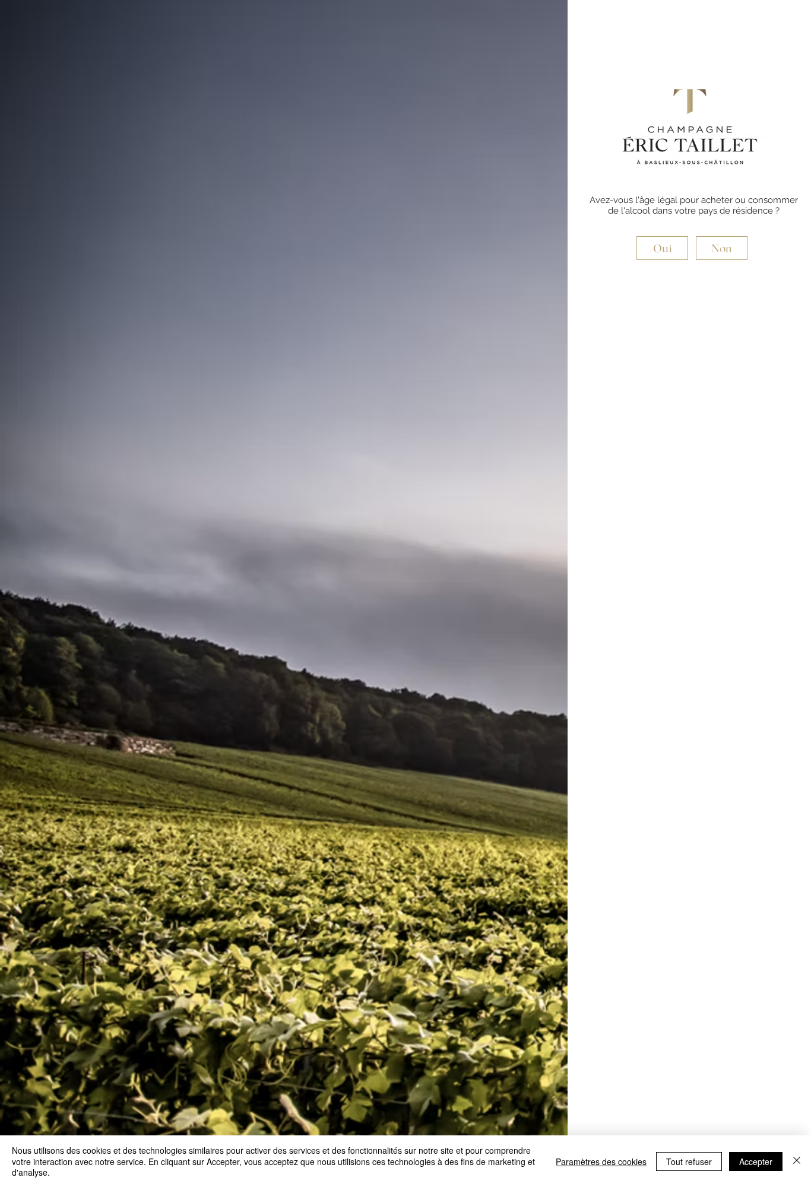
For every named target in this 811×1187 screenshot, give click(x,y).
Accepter (755, 1161)
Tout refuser (689, 1161)
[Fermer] (797, 1161)
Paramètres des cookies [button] (601, 1161)
